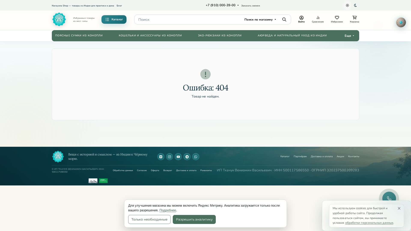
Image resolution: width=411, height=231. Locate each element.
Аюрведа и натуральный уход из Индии (292, 35)
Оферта (155, 170)
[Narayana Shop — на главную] (58, 156)
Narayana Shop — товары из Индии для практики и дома (83, 5)
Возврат (167, 170)
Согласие (142, 170)
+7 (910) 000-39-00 (220, 5)
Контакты (353, 156)
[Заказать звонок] (389, 198)
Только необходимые (149, 219)
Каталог (285, 156)
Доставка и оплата (322, 156)
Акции (340, 156)
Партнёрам (300, 156)
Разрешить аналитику (194, 219)
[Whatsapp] (195, 156)
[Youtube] (178, 156)
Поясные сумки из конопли (79, 35)
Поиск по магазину (258, 20)
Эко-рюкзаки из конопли (220, 35)
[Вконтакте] (160, 156)
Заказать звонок (250, 5)
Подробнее (167, 210)
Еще (348, 36)
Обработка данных (123, 170)
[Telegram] (187, 156)
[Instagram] (169, 156)
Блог (119, 5)
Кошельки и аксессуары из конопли (150, 35)
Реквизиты (206, 170)
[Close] (399, 208)
